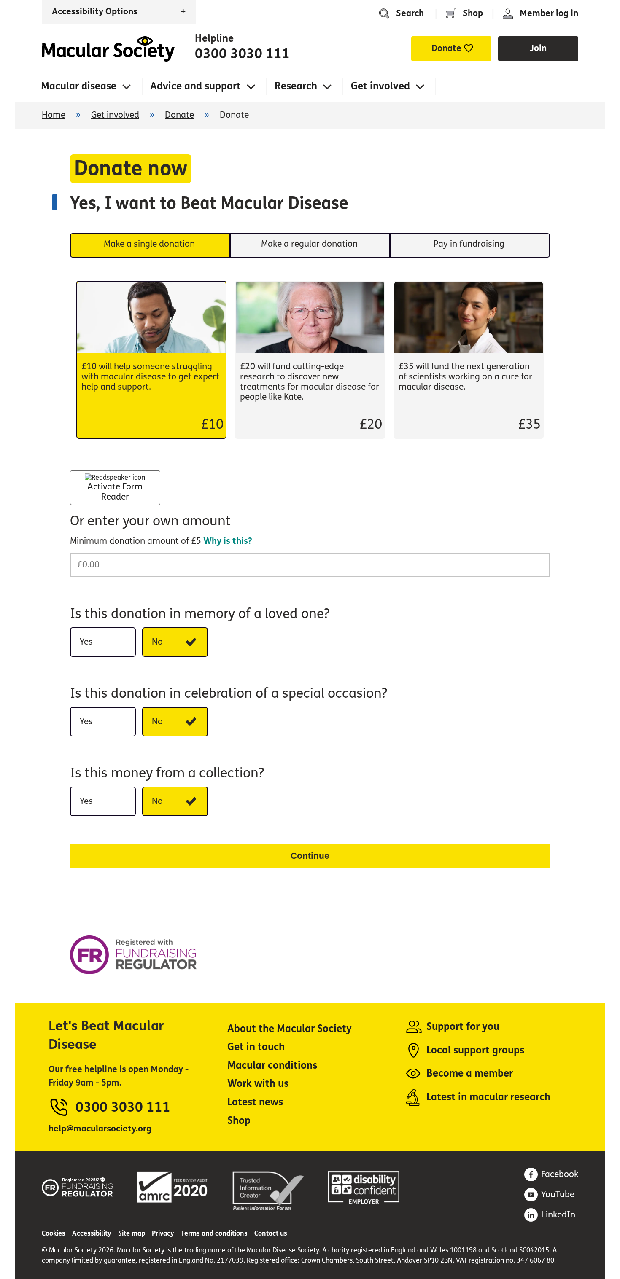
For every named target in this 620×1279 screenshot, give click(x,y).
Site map (131, 1233)
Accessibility (91, 1233)
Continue (310, 855)
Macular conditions (272, 1065)
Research (296, 86)
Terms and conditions (214, 1233)
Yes (86, 642)
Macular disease (78, 86)
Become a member (469, 1073)
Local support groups (475, 1050)
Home (108, 49)
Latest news (255, 1102)
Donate (179, 115)
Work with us (257, 1083)
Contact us (270, 1233)
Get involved (380, 86)
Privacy (163, 1233)
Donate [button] (446, 48)
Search (410, 13)
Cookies (53, 1233)
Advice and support (195, 86)
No (157, 642)
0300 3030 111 (242, 54)
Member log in (549, 13)
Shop (473, 13)
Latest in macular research (488, 1097)
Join (538, 48)
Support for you (462, 1027)
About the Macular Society (289, 1029)
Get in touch (256, 1047)
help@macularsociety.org (100, 1128)
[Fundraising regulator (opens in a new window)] (77, 1185)
